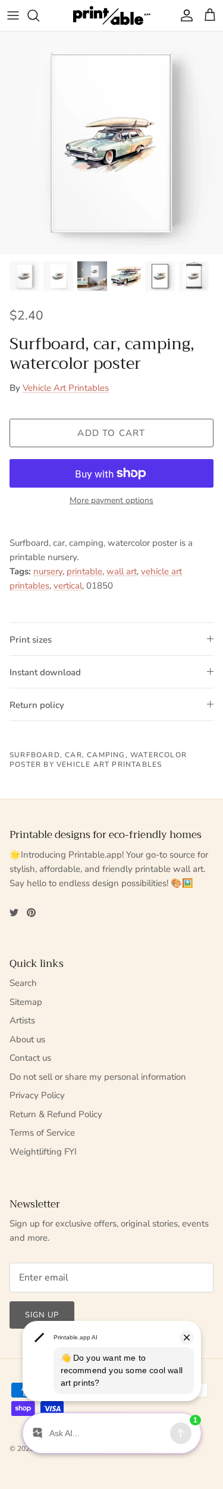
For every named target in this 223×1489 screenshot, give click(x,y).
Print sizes (31, 640)
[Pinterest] (31, 912)
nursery (47, 571)
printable (84, 571)
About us (27, 1039)
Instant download (45, 672)
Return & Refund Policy (56, 1114)
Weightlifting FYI (43, 1152)
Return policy (37, 705)
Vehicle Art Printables (66, 388)
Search (23, 983)
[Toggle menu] (13, 15)
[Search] (39, 15)
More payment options (111, 501)
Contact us (30, 1058)
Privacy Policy (37, 1095)
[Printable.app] (111, 15)
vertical (68, 586)
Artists (22, 1020)
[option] (111, 142)
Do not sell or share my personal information (98, 1077)
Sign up (42, 1315)
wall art (121, 571)
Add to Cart (111, 433)
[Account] (184, 15)
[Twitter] (14, 912)
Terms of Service (42, 1133)
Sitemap (26, 1002)
